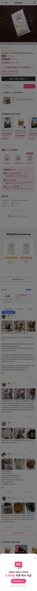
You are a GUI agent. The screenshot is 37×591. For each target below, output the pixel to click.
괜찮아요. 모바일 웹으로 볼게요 (18, 586)
